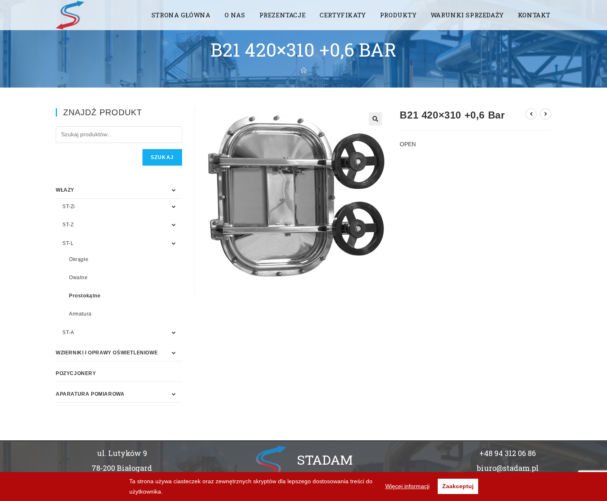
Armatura (80, 314)
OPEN (408, 144)
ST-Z (68, 225)
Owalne (78, 277)
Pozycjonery (76, 373)
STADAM (325, 459)
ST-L (68, 243)
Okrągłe (78, 259)
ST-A (68, 332)
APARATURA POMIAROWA (90, 394)
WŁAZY (65, 190)
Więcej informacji (407, 486)
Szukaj (162, 157)
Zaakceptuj (458, 486)
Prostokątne (85, 296)
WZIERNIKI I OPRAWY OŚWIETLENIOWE (107, 353)
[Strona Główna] (303, 70)
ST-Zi (68, 206)
